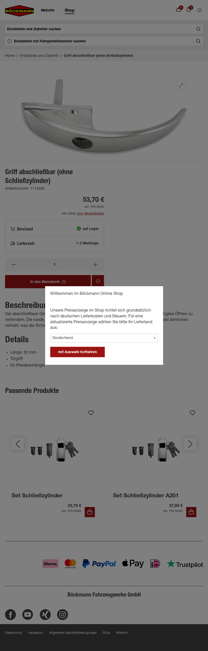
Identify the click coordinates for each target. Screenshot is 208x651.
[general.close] (154, 294)
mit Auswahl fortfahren (77, 352)
